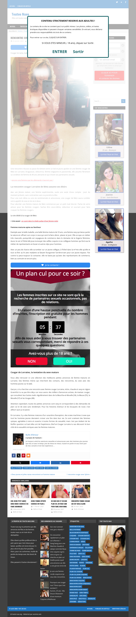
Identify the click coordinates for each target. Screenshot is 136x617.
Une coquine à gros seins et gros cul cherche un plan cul (57, 554)
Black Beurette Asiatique (79, 533)
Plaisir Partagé (75, 569)
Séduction (82, 602)
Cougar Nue (74, 539)
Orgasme (89, 563)
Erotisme (85, 545)
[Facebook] (14, 455)
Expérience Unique (76, 548)
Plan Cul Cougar (51, 468)
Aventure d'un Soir (77, 526)
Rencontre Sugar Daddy (78, 589)
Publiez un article (102, 609)
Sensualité (74, 596)
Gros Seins (39, 468)
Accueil (90, 609)
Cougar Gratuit (83, 536)
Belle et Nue (17, 512)
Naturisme (73, 563)
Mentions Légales (119, 609)
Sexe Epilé (73, 599)
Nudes (81, 563)
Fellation (88, 548)
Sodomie (73, 602)
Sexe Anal (83, 596)
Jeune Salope (74, 559)
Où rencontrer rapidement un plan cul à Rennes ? (57, 538)
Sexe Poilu (82, 599)
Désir (83, 541)
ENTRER (59, 51)
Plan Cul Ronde (75, 578)
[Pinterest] (23, 455)
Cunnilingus (74, 541)
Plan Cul (86, 569)
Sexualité (91, 599)
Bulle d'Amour (79, 509)
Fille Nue (73, 554)
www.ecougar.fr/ (19, 449)
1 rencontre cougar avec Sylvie (78, 474)
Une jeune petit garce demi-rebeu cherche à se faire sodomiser (19, 504)
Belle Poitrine (16, 468)
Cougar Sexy (84, 539)
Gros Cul (81, 554)
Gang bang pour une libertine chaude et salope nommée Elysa (58, 546)
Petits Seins (74, 566)
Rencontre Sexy (75, 587)
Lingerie (84, 559)
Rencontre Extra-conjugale (80, 584)
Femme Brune (86, 551)
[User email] (28, 455)
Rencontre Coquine (77, 581)
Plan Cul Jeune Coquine (78, 574)
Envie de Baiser (75, 545)
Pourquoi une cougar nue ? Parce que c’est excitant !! (58, 585)
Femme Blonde (29, 468)
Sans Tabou (84, 593)
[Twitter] (19, 455)
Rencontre (87, 578)
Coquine (73, 536)
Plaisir (82, 566)
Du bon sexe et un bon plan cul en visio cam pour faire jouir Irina (59, 504)
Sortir (78, 51)
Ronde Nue (74, 593)
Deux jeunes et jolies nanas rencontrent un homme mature (33, 474)
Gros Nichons (75, 556)
